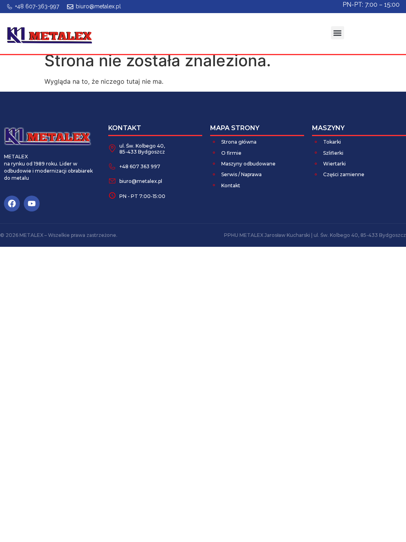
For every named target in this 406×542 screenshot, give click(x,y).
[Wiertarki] (316, 163)
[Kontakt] (214, 185)
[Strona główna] (214, 142)
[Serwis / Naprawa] (214, 174)
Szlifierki (333, 153)
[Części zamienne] (316, 174)
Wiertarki (334, 164)
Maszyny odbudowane (248, 164)
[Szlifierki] (316, 152)
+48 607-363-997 (37, 6)
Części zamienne (343, 174)
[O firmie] (214, 152)
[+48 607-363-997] (9, 7)
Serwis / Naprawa (241, 174)
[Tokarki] (316, 142)
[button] (337, 32)
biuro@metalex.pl (98, 6)
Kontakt (230, 185)
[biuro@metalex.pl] (70, 7)
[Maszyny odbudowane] (214, 163)
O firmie (231, 153)
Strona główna (239, 142)
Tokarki (332, 142)
